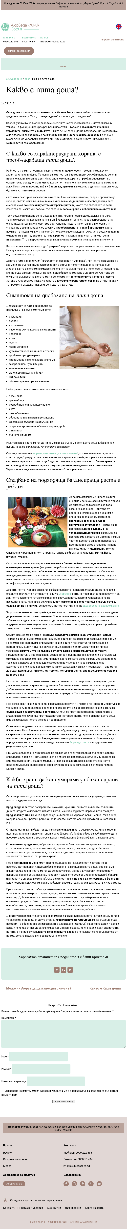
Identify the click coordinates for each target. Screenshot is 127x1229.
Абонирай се (14, 1183)
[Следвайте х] (70, 970)
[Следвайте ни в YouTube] (99, 1183)
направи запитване (112, 39)
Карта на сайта (94, 1207)
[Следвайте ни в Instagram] (74, 1183)
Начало (7, 1152)
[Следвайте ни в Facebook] (66, 1183)
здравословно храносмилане (101, 605)
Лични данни (73, 1207)
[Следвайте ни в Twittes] (91, 1183)
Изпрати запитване (15, 1159)
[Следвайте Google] (63, 970)
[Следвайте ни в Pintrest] (82, 1183)
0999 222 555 (84, 1152)
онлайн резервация (19, 50)
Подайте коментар (63, 1101)
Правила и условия (31, 1207)
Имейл (6, 1069)
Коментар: (8, 1017)
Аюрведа (65, 593)
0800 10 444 (85, 1159)
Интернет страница (13, 1081)
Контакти (9, 1207)
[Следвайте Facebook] (57, 970)
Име (5, 1056)
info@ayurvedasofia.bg (77, 1166)
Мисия (7, 1166)
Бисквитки (54, 1207)
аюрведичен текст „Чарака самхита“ (55, 453)
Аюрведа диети (79, 742)
